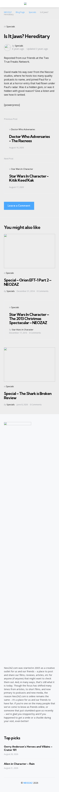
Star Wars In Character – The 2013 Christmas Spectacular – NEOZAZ (29, 318)
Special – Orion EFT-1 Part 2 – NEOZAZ (27, 282)
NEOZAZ (28, 782)
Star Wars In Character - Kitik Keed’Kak (28, 178)
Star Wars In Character (22, 169)
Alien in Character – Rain (19, 763)
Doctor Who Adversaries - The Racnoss (29, 138)
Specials (10, 26)
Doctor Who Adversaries (23, 129)
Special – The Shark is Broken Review (27, 395)
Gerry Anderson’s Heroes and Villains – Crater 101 (28, 748)
